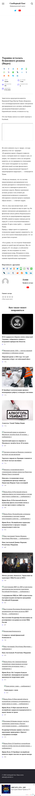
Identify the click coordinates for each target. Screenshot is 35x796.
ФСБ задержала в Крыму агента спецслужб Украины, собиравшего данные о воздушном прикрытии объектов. (17, 339)
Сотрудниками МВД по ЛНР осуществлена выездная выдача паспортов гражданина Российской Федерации (17, 598)
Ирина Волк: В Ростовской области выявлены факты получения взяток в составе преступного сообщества (15, 503)
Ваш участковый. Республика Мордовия (16, 653)
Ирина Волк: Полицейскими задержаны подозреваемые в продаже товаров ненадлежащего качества (16, 525)
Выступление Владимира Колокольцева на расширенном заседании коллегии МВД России (17, 620)
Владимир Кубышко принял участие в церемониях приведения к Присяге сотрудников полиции (15, 732)
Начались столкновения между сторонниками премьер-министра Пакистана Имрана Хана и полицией (15, 480)
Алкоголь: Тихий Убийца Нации (13, 423)
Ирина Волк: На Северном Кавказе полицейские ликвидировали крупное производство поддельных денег (15, 675)
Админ (25, 280)
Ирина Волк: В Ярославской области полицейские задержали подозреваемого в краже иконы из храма (16, 710)
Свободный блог (17, 3)
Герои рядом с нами (11, 690)
